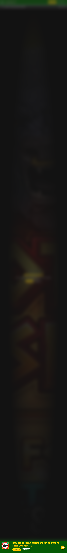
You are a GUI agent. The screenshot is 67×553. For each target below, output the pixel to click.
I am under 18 (26, 549)
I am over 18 (17, 549)
